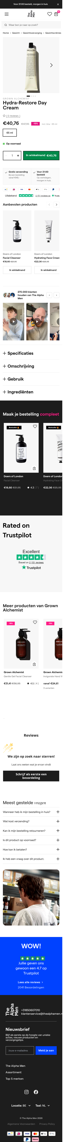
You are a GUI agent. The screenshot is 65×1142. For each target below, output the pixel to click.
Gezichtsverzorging (32, 33)
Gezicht (16, 33)
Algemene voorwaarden (21, 1124)
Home (6, 33)
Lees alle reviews (29, 982)
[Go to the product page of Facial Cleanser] (17, 230)
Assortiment (13, 1072)
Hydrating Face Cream (47, 257)
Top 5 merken (14, 1078)
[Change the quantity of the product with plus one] (18, 155)
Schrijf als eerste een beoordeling (31, 776)
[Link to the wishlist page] (49, 14)
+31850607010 (30, 1010)
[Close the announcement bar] (58, 4)
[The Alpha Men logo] (31, 13)
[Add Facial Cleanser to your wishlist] (35, 426)
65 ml (9, 132)
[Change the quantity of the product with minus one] (6, 155)
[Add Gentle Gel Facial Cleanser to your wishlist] (35, 622)
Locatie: (17, 1105)
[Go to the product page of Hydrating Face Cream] (48, 230)
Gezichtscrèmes (53, 33)
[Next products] (56, 205)
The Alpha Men (15, 1065)
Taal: (38, 1105)
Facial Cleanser (12, 257)
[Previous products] (49, 205)
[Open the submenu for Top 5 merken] (55, 1079)
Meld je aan (46, 1050)
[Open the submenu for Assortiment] (55, 1072)
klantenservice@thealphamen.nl (42, 1013)
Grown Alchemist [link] (16, 99)
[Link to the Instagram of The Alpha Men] (26, 1092)
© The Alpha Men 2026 (31, 1118)
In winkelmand (17, 270)
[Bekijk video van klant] (13, 321)
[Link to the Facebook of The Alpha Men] (36, 1092)
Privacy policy (47, 1124)
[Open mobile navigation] (6, 14)
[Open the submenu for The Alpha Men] (55, 1066)
